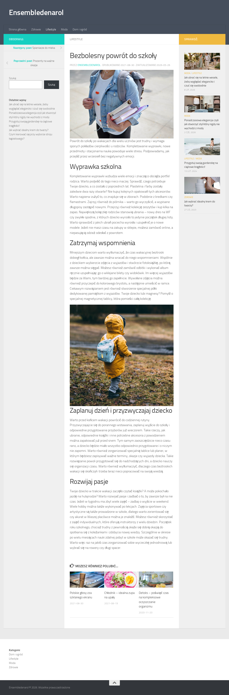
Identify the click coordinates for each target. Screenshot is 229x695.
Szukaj (12, 78)
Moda (64, 29)
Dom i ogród (80, 29)
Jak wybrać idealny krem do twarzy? (28, 130)
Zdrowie (36, 29)
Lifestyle (51, 29)
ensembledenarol (89, 65)
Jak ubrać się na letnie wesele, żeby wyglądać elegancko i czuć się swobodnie (201, 81)
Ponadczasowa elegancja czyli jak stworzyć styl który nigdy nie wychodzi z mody (202, 124)
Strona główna (17, 29)
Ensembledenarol (36, 12)
